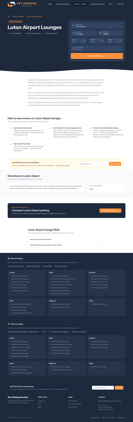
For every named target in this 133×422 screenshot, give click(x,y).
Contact (120, 4)
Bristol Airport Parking (18, 307)
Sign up (119, 388)
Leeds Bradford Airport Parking (61, 285)
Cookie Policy (72, 407)
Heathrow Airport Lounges (20, 344)
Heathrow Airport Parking (19, 279)
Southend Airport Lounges (20, 356)
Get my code (115, 164)
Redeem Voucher (98, 4)
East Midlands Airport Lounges (61, 370)
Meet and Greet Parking (15, 266)
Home (50, 4)
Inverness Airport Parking (99, 285)
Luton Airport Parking (109, 211)
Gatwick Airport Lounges (19, 341)
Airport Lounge (80, 4)
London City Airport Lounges (20, 347)
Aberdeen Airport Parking (99, 276)
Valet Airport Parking (33, 266)
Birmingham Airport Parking (60, 304)
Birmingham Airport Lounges (60, 367)
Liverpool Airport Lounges (59, 347)
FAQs (111, 4)
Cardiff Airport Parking (98, 304)
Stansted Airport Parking (19, 288)
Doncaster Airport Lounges (60, 341)
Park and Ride (47, 266)
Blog (39, 407)
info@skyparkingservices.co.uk (111, 401)
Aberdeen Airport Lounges (100, 341)
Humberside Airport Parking (60, 282)
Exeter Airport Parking (18, 310)
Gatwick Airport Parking (19, 276)
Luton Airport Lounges (18, 350)
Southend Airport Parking (19, 291)
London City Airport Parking (20, 282)
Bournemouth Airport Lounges (21, 367)
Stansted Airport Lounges (19, 353)
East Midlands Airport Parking (61, 307)
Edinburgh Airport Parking (99, 279)
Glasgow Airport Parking (99, 282)
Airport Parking (63, 4)
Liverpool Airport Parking (59, 288)
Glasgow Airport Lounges (99, 347)
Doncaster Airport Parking (59, 276)
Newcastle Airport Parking (59, 294)
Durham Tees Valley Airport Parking (63, 279)
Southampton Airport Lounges (21, 373)
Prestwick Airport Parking (99, 288)
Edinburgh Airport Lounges (100, 344)
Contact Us (41, 401)
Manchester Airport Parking (60, 291)
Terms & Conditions (74, 404)
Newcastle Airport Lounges (60, 353)
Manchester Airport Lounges (60, 350)
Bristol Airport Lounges (19, 370)
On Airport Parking (60, 266)
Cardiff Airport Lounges (99, 367)
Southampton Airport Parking (21, 313)
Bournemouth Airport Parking (21, 304)
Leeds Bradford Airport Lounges (61, 344)
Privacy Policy (72, 401)
